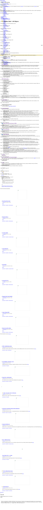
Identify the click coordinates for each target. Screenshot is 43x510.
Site (2, 48)
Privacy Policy (8, 504)
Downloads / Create (6, 4)
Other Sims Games (5, 44)
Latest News (5, 49)
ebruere (4, 202)
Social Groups (5, 45)
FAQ (4, 52)
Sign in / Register (2, 0)
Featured (4, 9)
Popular (4, 32)
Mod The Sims (4, 1)
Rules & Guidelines (6, 51)
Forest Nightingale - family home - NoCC (8, 361)
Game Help (4, 12)
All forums (4, 43)
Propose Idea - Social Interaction (7, 377)
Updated (4, 8)
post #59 (9, 147)
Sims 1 (2, 2)
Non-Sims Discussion (6, 42)
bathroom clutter (7, 186)
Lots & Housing (4, 365)
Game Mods (3, 252)
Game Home (5, 5)
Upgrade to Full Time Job (6, 424)
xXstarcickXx (4, 313)
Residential (7, 365)
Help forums (5, 13)
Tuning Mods (9, 412)
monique (4, 218)
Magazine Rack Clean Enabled (7, 296)
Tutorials (4, 11)
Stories (4, 14)
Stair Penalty (4, 264)
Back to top (1, 492)
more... (3, 203)
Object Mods (7, 381)
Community (3, 41)
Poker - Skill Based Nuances (6, 439)
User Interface (10, 490)
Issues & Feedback (5, 50)
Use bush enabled (5, 232)
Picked (4, 10)
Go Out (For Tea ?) (5, 280)
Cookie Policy (13, 504)
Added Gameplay (11, 252)
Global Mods (7, 252)
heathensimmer (5, 297)
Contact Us (4, 504)
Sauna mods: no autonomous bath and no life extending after (11, 408)
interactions (3, 186)
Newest (4, 7)
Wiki (4, 53)
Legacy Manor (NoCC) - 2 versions (7, 455)
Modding (4, 35)
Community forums (6, 38)
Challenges (4, 16)
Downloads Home (5, 6)
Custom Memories (5, 248)
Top (1, 504)
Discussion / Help (5, 3)
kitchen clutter (11, 186)
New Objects (10, 381)
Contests (4, 15)
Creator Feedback (5, 63)
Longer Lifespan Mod (5, 312)
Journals (4, 47)
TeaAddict (4, 281)
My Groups (4, 46)
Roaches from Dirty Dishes (6, 328)
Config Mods (7, 490)
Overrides (7, 412)
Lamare (4, 347)
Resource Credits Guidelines (7, 62)
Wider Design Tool (5, 486)
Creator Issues (5, 64)
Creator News (5, 61)
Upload (3, 60)
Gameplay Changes (11, 268)
